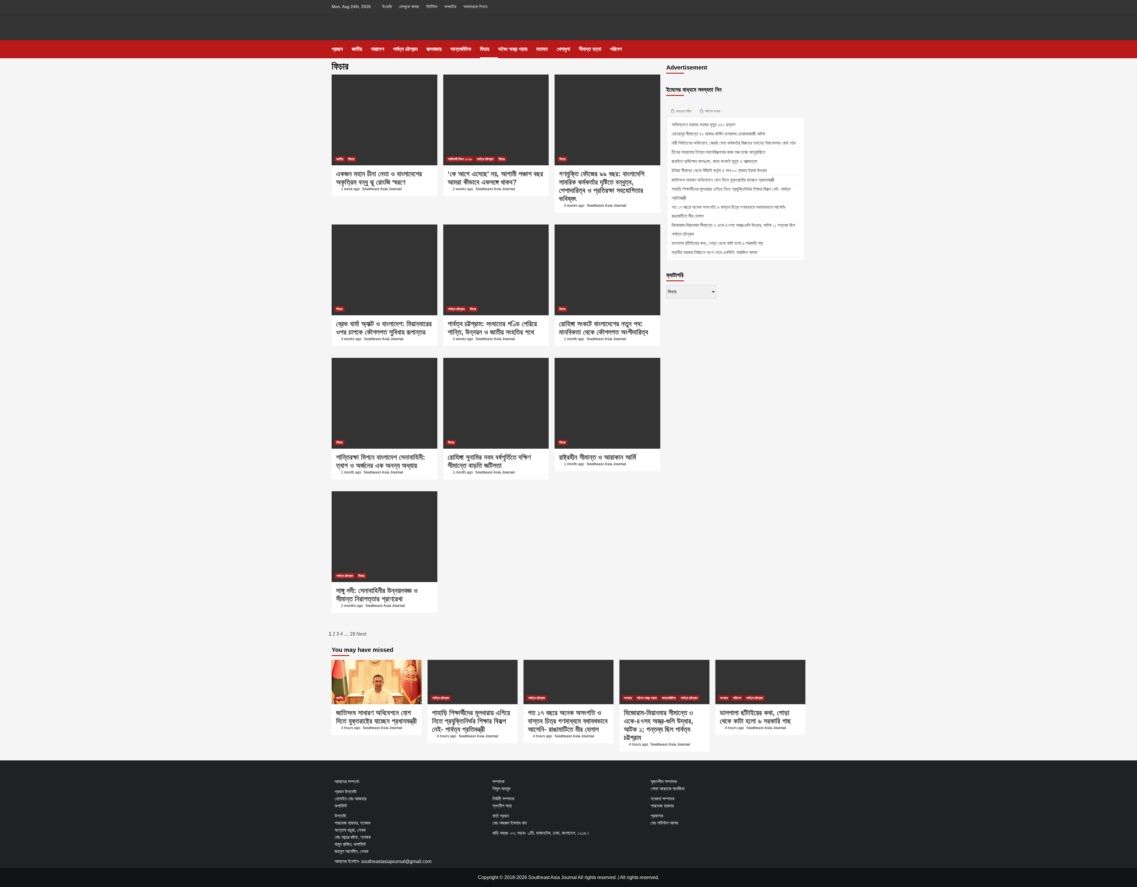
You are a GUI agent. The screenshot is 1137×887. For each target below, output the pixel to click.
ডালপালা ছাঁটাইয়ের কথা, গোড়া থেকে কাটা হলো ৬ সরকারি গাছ (717, 243)
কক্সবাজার (433, 49)
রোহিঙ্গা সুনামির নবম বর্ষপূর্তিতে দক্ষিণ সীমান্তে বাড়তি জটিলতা (489, 461)
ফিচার (484, 49)
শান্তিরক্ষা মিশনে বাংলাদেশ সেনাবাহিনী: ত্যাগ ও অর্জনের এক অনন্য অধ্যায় (380, 461)
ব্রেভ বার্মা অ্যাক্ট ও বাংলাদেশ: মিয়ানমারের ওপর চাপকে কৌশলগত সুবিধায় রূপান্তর (384, 328)
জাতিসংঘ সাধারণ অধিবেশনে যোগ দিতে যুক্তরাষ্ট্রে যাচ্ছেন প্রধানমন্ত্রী (723, 179)
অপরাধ (628, 698)
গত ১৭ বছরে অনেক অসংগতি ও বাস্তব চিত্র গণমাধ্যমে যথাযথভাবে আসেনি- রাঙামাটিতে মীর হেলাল (568, 721)
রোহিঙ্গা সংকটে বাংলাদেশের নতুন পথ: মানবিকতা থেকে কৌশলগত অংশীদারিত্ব (603, 328)
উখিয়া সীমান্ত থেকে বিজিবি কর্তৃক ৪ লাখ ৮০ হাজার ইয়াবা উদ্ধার (719, 170)
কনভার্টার (450, 6)
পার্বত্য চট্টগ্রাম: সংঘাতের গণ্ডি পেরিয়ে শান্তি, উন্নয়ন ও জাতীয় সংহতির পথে (492, 328)
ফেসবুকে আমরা (409, 6)
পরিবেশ (616, 49)
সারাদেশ (377, 49)
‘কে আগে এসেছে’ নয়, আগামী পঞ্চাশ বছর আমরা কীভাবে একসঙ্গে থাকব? (495, 178)
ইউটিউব (431, 6)
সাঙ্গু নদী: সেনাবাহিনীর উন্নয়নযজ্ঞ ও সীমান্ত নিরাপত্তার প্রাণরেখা (376, 595)
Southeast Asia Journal (382, 189)
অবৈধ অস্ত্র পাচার (512, 49)
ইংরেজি (387, 6)
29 (352, 633)
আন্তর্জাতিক (460, 49)
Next (361, 633)
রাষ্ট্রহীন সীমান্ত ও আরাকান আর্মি (597, 457)
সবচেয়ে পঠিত (683, 111)
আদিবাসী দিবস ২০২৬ (460, 159)
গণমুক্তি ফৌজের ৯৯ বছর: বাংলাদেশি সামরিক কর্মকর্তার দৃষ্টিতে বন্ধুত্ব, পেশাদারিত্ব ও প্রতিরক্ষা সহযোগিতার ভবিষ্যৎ (601, 186)
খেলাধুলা (563, 49)
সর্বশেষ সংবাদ (712, 111)
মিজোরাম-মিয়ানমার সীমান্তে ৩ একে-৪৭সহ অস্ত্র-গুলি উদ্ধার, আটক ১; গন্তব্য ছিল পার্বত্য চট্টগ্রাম (658, 725)
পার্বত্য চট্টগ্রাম (405, 49)
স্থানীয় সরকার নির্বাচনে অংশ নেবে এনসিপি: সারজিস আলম (714, 252)
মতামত (542, 49)
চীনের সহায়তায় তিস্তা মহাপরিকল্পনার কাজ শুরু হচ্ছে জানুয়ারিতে (718, 152)
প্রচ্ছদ (337, 49)
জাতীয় (357, 49)
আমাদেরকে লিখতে (475, 6)
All (623, 877)
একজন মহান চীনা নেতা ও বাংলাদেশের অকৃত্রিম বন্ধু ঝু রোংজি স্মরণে (379, 178)
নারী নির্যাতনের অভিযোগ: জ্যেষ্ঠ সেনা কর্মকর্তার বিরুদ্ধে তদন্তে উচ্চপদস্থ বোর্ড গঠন (734, 143)
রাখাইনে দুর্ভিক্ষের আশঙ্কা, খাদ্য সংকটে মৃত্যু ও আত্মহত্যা (714, 161)
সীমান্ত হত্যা (590, 49)
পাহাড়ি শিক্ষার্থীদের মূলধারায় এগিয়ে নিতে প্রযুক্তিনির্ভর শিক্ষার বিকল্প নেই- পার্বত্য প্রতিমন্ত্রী (471, 721)
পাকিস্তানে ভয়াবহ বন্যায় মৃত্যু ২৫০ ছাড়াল (703, 124)
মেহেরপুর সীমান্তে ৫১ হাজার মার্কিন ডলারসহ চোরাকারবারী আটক (718, 133)
